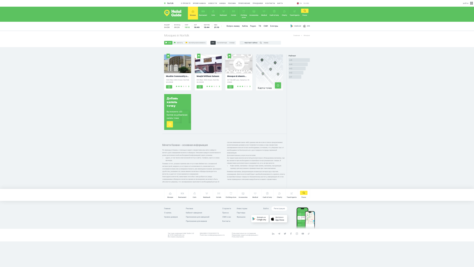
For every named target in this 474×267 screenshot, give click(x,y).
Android (297, 26)
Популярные (222, 43)
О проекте (186, 3)
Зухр (187, 26)
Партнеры (241, 213)
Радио (253, 26)
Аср (197, 26)
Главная (296, 35)
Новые (232, 43)
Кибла (245, 26)
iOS (308, 26)
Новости (212, 3)
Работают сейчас (251, 43)
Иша (216, 26)
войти (465, 3)
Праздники (258, 3)
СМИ (266, 26)
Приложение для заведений (197, 217)
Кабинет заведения (194, 213)
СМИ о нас (226, 217)
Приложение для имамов (196, 221)
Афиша (222, 3)
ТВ (259, 26)
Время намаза (199, 3)
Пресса (225, 213)
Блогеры (274, 26)
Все (169, 43)
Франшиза (241, 217)
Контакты (270, 3)
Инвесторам (242, 209)
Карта (280, 3)
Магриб (207, 26)
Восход (177, 26)
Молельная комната (197, 43)
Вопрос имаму (233, 26)
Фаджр (167, 26)
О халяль (167, 213)
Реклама (232, 3)
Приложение (244, 3)
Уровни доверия (171, 217)
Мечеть (180, 43)
